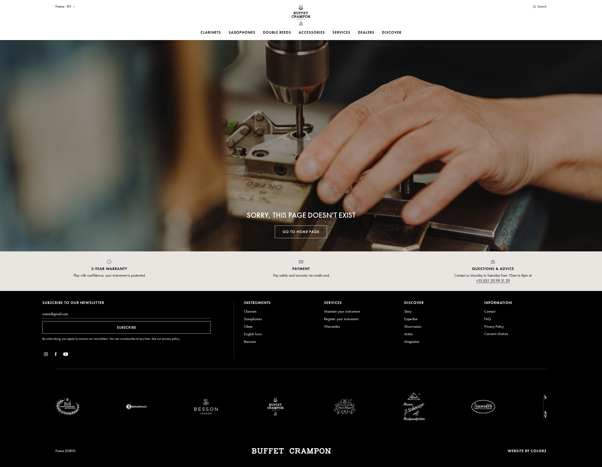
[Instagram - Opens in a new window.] (45, 355)
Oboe (248, 326)
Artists (408, 334)
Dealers (366, 32)
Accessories (312, 32)
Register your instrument (341, 319)
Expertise (410, 319)
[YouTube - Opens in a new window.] (65, 355)
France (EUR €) (65, 451)
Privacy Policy (494, 326)
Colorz (539, 451)
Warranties (332, 326)
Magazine (411, 341)
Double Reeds (277, 32)
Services (341, 32)
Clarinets (211, 32)
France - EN (63, 6)
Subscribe (126, 327)
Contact (489, 311)
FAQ (487, 319)
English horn (253, 334)
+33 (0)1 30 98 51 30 (493, 280)
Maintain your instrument (342, 311)
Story (408, 311)
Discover (391, 32)
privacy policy (170, 339)
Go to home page (301, 231)
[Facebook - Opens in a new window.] (55, 355)
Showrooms (412, 326)
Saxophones (242, 32)
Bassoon (250, 341)
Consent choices (496, 334)
